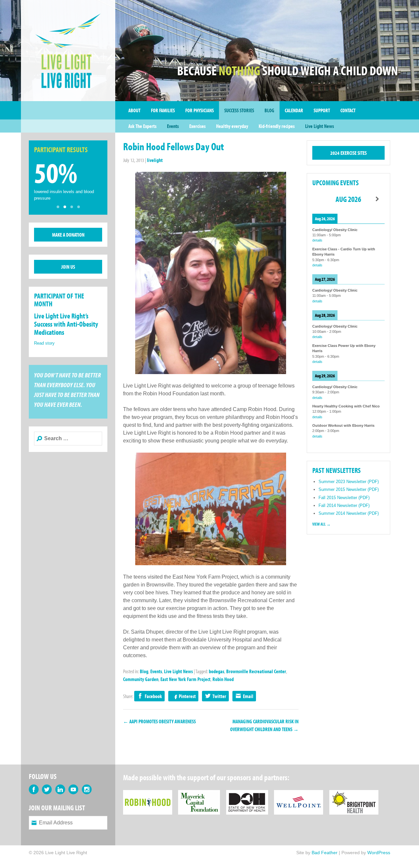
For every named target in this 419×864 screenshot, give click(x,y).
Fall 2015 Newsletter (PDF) (344, 497)
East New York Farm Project (185, 679)
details (317, 240)
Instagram (87, 789)
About (134, 110)
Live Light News (319, 126)
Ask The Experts (142, 126)
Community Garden (140, 679)
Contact (347, 110)
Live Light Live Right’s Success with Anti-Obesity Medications (66, 324)
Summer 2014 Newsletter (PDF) (349, 513)
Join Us (68, 266)
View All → (321, 524)
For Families (163, 110)
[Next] (377, 199)
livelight (155, 160)
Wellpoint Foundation (298, 794)
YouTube (73, 789)
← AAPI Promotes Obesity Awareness (159, 721)
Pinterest (187, 696)
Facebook (153, 696)
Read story (44, 343)
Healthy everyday (232, 126)
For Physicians (199, 110)
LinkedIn (60, 789)
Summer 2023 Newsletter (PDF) (349, 481)
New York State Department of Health (247, 794)
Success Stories (239, 110)
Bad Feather (324, 852)
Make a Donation (68, 234)
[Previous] (319, 199)
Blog (269, 110)
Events (173, 126)
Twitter (219, 696)
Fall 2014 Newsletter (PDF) (344, 505)
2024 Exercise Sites (348, 153)
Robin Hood (223, 679)
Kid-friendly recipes (277, 126)
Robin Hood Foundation (147, 794)
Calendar (294, 110)
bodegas (216, 671)
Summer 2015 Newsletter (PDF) (349, 489)
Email (248, 696)
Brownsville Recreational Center (256, 671)
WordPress (378, 852)
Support (322, 110)
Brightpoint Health (353, 794)
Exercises (197, 126)
